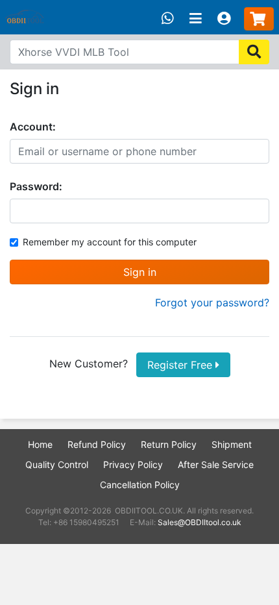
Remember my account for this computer (110, 241)
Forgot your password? (212, 302)
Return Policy (169, 444)
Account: (33, 126)
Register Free (181, 364)
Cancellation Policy (140, 484)
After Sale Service (216, 464)
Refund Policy (96, 444)
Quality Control (56, 464)
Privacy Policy (133, 464)
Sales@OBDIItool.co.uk (199, 522)
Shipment (232, 444)
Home (40, 444)
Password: (36, 186)
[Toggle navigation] (196, 19)
